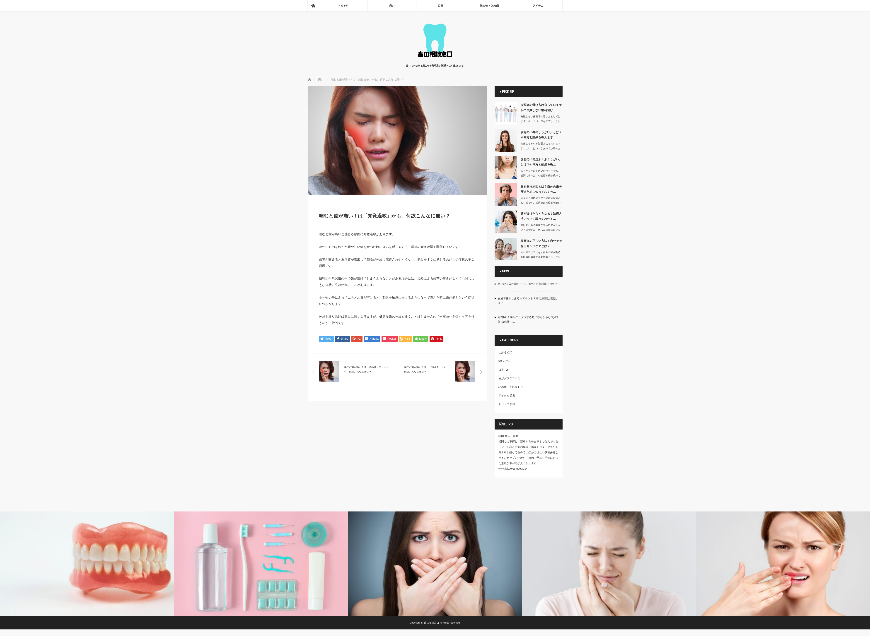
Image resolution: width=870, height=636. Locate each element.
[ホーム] (313, 5)
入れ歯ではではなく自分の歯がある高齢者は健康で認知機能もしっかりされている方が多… (541, 257)
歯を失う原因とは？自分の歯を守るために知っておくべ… (541, 189)
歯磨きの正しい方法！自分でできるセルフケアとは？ (541, 243)
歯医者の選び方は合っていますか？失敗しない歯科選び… (541, 107)
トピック (343, 5)
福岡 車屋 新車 (508, 436)
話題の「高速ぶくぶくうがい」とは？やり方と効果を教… (541, 162)
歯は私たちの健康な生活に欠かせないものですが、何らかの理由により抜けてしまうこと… (541, 230)
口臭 (440, 5)
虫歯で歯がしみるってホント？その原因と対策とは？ (528, 300)
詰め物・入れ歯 (489, 5)
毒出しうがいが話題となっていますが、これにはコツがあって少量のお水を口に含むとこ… (541, 148)
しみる (502, 352)
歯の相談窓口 (431, 622)
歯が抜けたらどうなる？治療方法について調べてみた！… (541, 216)
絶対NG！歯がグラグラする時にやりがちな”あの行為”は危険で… (529, 319)
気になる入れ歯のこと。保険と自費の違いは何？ (528, 284)
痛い (392, 5)
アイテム (538, 5)
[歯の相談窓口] (435, 59)
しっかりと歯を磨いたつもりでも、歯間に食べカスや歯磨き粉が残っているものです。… (541, 175)
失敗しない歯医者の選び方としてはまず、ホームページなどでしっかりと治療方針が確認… (541, 121)
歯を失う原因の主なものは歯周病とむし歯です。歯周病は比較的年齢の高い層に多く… (541, 203)
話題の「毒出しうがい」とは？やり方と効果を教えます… (541, 134)
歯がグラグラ (506, 378)
